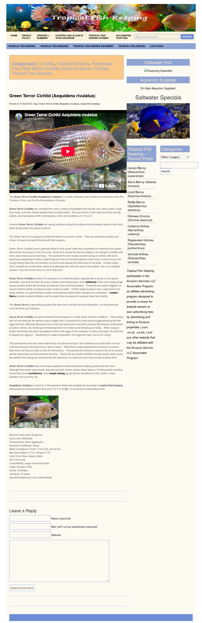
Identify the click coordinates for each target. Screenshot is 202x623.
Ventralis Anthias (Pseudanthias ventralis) (138, 258)
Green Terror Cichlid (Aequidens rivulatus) (52, 95)
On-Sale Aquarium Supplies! (158, 88)
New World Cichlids (40, 68)
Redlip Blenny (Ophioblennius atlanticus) (137, 206)
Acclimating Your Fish (123, 36)
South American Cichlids (85, 68)
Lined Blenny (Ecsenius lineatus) (139, 194)
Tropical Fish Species (132, 46)
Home (14, 35)
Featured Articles (73, 63)
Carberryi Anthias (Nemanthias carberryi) (138, 230)
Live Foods (156, 46)
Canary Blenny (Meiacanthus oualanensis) (137, 172)
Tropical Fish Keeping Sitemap (98, 36)
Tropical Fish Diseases (54, 46)
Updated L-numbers (43, 36)
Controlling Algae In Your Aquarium (69, 36)
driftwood (91, 282)
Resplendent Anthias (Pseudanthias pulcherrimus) (140, 244)
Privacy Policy (26, 36)
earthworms (35, 373)
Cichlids (47, 63)
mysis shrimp (57, 373)
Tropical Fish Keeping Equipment (93, 46)
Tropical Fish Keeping (21, 46)
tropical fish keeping (90, 103)
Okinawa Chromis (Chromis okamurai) (140, 218)
